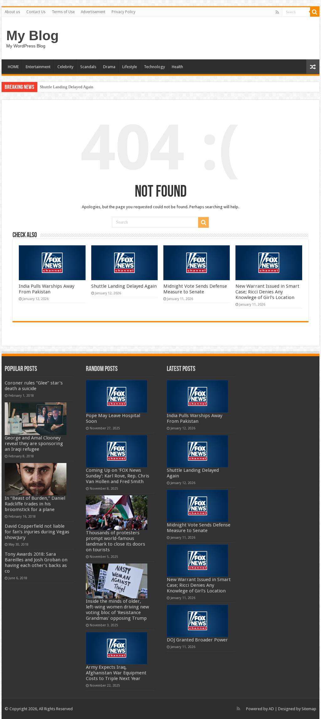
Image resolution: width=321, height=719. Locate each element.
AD (271, 708)
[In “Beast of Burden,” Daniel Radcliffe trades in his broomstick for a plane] (35, 479)
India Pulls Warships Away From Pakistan (46, 289)
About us (12, 12)
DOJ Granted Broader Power (197, 640)
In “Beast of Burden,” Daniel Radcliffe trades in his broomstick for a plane (35, 503)
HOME (13, 66)
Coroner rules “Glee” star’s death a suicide (34, 385)
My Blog (32, 35)
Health (177, 66)
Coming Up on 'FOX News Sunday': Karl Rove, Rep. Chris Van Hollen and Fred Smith (117, 475)
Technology (154, 66)
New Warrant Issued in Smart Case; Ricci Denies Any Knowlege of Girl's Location (267, 291)
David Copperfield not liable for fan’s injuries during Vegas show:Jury (37, 531)
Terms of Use (63, 12)
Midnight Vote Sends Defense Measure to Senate (195, 289)
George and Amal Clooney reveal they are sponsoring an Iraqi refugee (34, 443)
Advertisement (93, 12)
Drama (109, 66)
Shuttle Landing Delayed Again (66, 86)
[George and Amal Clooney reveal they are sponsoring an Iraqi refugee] (35, 418)
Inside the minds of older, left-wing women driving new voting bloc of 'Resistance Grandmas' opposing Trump (117, 609)
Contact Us (35, 12)
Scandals (88, 66)
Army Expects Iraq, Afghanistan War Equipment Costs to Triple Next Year (116, 672)
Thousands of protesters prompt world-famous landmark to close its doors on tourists (115, 541)
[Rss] (277, 12)
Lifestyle (129, 66)
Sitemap (309, 708)
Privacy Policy (123, 12)
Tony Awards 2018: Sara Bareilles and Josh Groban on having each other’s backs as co (36, 562)
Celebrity (65, 66)
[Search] (314, 12)
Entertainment (38, 66)
